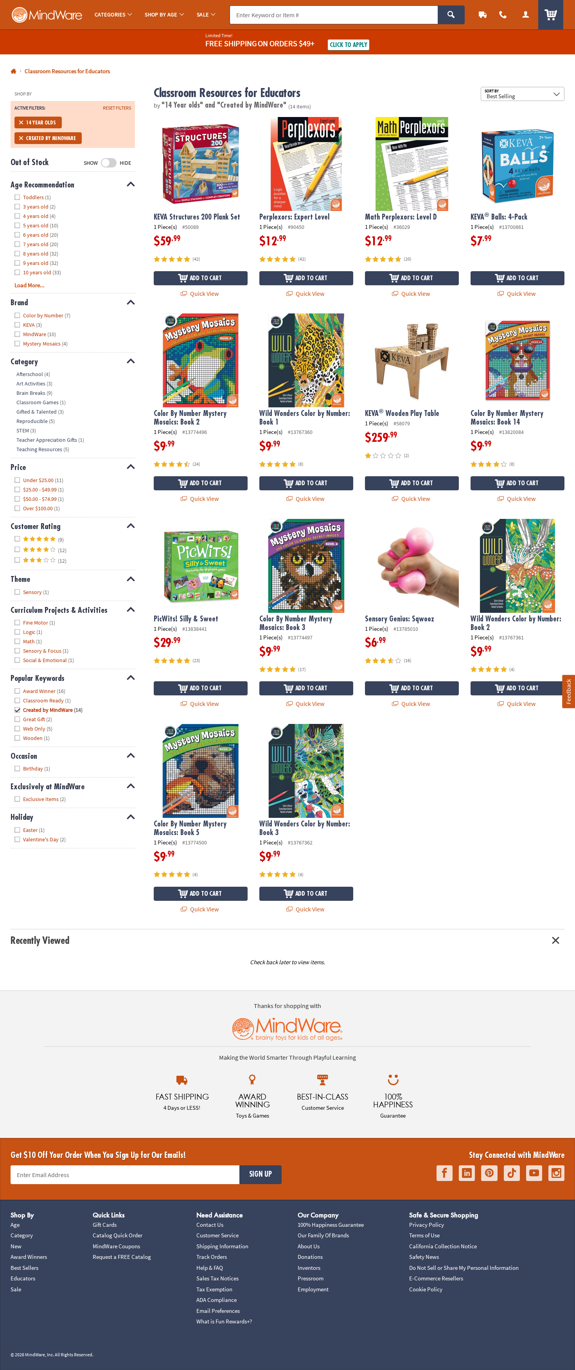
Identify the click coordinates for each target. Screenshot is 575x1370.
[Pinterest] (489, 1173)
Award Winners (29, 1256)
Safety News (424, 1256)
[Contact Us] (503, 14)
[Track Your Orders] (483, 14)
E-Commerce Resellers (436, 1278)
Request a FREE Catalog (122, 1256)
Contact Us (209, 1224)
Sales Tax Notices (217, 1278)
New (16, 1246)
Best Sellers (24, 1267)
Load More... (29, 285)
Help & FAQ (209, 1267)
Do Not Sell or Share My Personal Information (464, 1267)
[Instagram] (556, 1173)
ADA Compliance (216, 1299)
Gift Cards (105, 1224)
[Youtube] (534, 1173)
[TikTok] (512, 1173)
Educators (23, 1278)
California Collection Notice (443, 1246)
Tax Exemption (214, 1289)
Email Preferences (218, 1310)
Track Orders (211, 1256)
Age (15, 1224)
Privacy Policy (426, 1224)
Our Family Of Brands (323, 1235)
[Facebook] (445, 1173)
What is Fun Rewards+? (224, 1321)
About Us (309, 1246)
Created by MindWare (51, 138)
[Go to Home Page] (13, 71)
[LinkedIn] (467, 1173)
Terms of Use (424, 1235)
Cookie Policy (425, 1289)
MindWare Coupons (116, 1246)
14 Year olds (41, 122)
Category (22, 1235)
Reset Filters (117, 108)
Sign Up (260, 1174)
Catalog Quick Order (117, 1235)
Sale (16, 1289)
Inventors (309, 1267)
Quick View (204, 293)
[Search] (451, 14)
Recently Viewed (40, 940)
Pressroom (310, 1278)
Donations (310, 1256)
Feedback (568, 691)
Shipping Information (222, 1246)
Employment (313, 1289)
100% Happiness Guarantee (331, 1224)
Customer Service (217, 1235)
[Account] (525, 14)
